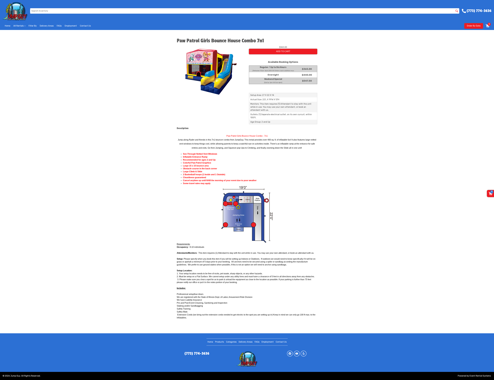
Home (7, 26)
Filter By (33, 26)
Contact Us (85, 26)
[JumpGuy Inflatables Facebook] (290, 353)
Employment (71, 26)
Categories (231, 342)
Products (219, 342)
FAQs (59, 26)
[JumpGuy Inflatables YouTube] (297, 353)
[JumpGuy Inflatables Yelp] (303, 353)
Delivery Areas (47, 26)
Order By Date (473, 26)
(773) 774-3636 (196, 353)
